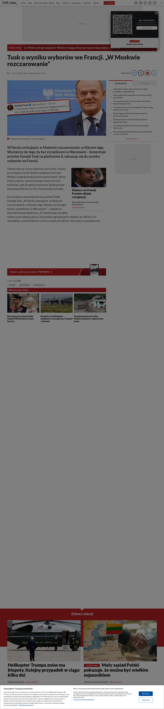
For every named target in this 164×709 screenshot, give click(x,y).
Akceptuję (145, 694)
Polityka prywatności (26, 705)
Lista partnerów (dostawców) (83, 700)
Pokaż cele (145, 700)
